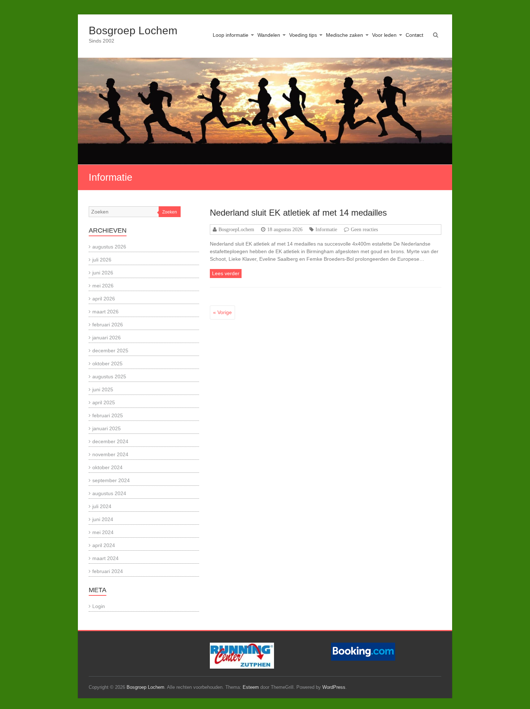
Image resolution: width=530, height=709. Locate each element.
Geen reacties (364, 229)
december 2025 (110, 350)
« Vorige (222, 312)
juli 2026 (101, 260)
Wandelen (268, 35)
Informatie (326, 229)
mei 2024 (103, 532)
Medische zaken (344, 35)
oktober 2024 (107, 467)
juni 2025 (102, 389)
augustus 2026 (109, 247)
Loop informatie (230, 35)
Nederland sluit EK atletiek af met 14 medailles (298, 212)
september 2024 (111, 480)
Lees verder (225, 273)
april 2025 (103, 402)
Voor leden (384, 35)
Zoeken (169, 212)
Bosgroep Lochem (133, 30)
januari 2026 (106, 337)
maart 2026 (105, 311)
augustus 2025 (109, 376)
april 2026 (103, 298)
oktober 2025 (107, 363)
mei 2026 (103, 286)
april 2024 (103, 545)
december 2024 (110, 441)
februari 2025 (107, 415)
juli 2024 (101, 506)
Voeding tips (303, 35)
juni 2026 (102, 273)
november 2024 (110, 454)
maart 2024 (105, 558)
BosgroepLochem (236, 229)
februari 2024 (107, 571)
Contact (414, 35)
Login (98, 606)
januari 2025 (106, 428)
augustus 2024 (109, 493)
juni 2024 (102, 519)
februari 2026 (107, 324)
